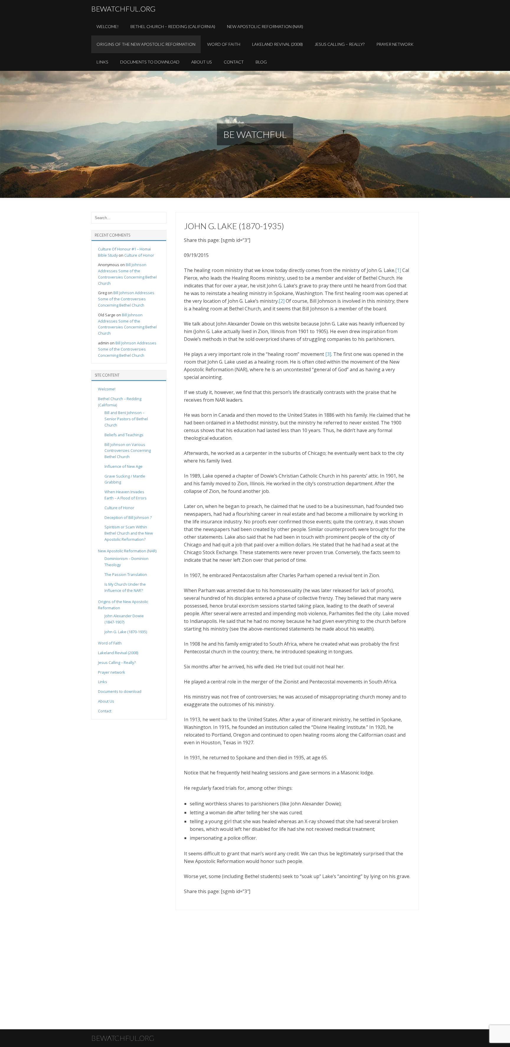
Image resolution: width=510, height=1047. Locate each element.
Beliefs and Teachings (123, 434)
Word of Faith (223, 44)
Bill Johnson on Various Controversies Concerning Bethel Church (127, 451)
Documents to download (149, 61)
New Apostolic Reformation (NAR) (265, 26)
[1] (398, 270)
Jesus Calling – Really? (339, 44)
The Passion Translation (125, 574)
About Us (201, 61)
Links (102, 61)
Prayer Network (394, 44)
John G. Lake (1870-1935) (125, 631)
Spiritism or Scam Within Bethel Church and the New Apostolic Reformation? (128, 533)
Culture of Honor (139, 255)
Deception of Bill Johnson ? (128, 517)
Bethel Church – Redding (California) (172, 26)
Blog (261, 61)
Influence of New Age (123, 466)
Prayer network (111, 672)
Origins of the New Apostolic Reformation (146, 44)
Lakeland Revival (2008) (277, 44)
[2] (282, 301)
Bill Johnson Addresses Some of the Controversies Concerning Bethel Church (126, 299)
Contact (234, 61)
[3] (328, 354)
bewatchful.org (123, 8)
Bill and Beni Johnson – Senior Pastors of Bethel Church (126, 419)
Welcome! (108, 26)
